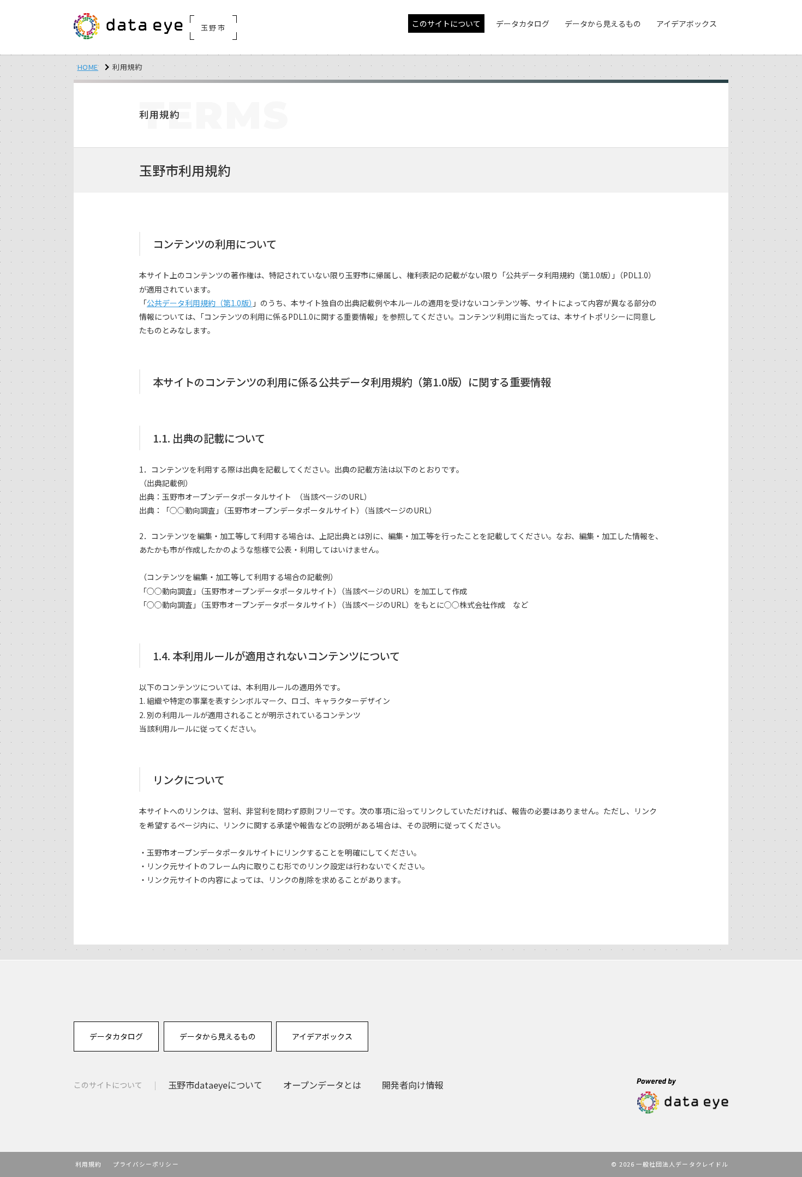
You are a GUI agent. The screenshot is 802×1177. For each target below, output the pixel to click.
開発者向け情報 (412, 1084)
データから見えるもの (217, 1036)
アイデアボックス (322, 1036)
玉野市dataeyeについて (215, 1084)
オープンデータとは (322, 1084)
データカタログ (116, 1036)
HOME (88, 67)
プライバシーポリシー (146, 1164)
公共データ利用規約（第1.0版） (200, 302)
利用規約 (88, 1164)
